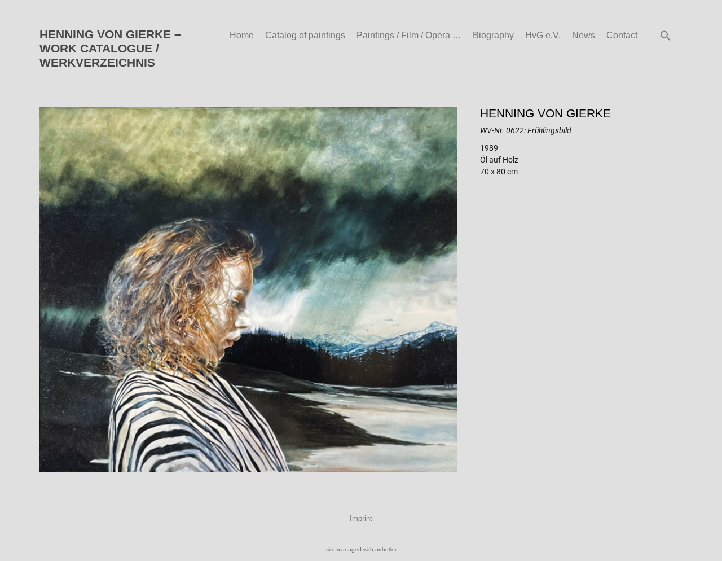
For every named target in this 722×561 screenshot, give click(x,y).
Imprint (361, 518)
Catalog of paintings (305, 35)
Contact (621, 35)
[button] (666, 36)
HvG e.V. (543, 35)
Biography (493, 35)
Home (242, 35)
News (583, 35)
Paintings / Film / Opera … (408, 35)
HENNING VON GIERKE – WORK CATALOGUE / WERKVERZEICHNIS (110, 48)
